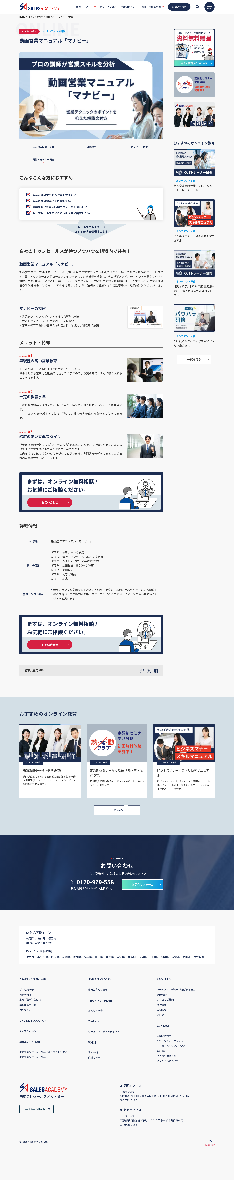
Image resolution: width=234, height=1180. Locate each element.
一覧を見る (194, 359)
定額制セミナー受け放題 (32, 1056)
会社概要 (162, 1004)
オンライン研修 (33, 762)
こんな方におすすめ (43, 146)
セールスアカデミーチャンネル (105, 1031)
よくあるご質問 (165, 999)
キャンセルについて (167, 1061)
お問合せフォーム (143, 884)
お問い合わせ (50, 502)
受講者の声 (94, 1057)
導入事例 (93, 1052)
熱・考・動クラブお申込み (171, 1045)
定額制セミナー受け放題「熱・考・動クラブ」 (44, 1051)
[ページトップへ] (210, 1143)
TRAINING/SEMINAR (32, 979)
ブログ (160, 1014)
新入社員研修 (26, 989)
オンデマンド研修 (55, 31)
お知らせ (162, 1009)
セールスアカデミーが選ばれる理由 (176, 989)
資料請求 (162, 1050)
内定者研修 (25, 994)
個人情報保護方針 (166, 1055)
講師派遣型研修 (27, 1004)
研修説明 (91, 146)
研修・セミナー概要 (43, 159)
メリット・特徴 (139, 146)
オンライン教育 (27, 1030)
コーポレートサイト (34, 1109)
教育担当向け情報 (97, 989)
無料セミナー (26, 1009)
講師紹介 (162, 994)
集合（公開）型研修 (30, 999)
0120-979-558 (95, 882)
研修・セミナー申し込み (170, 1040)
